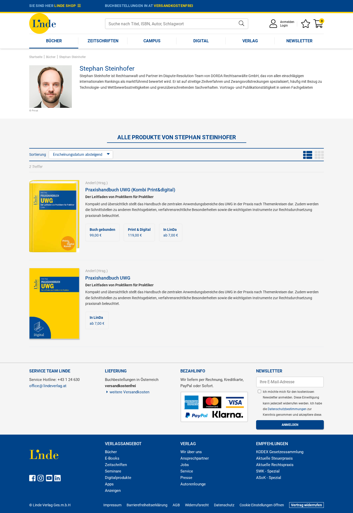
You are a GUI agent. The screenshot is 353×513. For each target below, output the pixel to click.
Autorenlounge (193, 484)
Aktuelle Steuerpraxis (274, 458)
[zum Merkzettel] (306, 25)
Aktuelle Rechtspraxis (275, 464)
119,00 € (139, 232)
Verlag (250, 40)
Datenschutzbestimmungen (287, 409)
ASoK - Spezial (268, 477)
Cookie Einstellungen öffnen (262, 505)
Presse (186, 477)
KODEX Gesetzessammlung (279, 452)
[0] (318, 25)
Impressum (112, 505)
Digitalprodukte (118, 477)
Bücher (54, 40)
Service (186, 471)
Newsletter (299, 40)
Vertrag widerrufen (306, 505)
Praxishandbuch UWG (107, 278)
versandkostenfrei (173, 6)
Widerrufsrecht (197, 505)
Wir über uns (191, 452)
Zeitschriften (103, 40)
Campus (151, 40)
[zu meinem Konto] (274, 25)
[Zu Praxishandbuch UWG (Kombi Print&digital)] (54, 216)
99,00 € (102, 232)
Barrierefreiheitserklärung (147, 505)
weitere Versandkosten (129, 392)
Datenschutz (224, 505)
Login (284, 25)
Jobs (184, 464)
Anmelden (287, 22)
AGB (176, 505)
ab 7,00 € (170, 232)
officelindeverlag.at (47, 386)
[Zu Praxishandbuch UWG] (54, 303)
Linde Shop (66, 6)
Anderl (90, 183)
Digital (201, 40)
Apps (109, 484)
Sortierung (37, 154)
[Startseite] (42, 23)
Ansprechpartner (194, 458)
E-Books (112, 458)
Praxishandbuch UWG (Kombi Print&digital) (130, 189)
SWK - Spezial (268, 471)
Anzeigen (113, 490)
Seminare (113, 471)
